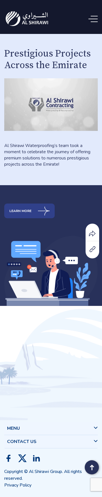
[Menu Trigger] (94, 19)
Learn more (20, 211)
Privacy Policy (17, 485)
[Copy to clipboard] (92, 248)
